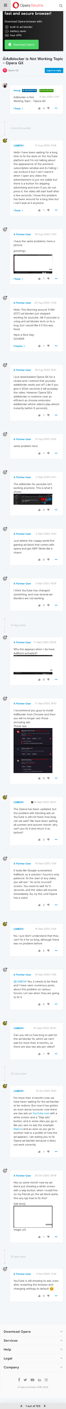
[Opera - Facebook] (19, 1379)
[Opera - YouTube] (32, 1380)
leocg (17, 90)
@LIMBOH (20, 981)
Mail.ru (18, 1128)
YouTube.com (41, 1113)
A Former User (22, 234)
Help (7, 1349)
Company (11, 1367)
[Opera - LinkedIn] (39, 1380)
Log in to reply (54, 70)
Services (11, 1340)
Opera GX (13, 70)
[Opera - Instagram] (46, 1380)
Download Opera (23, 44)
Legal (8, 1358)
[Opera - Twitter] (25, 1380)
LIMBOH (18, 145)
